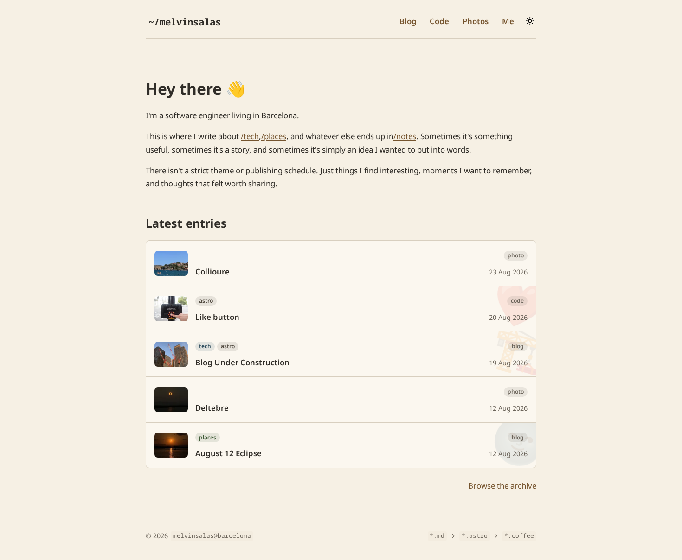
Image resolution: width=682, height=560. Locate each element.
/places (273, 136)
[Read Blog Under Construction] (341, 353)
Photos (476, 21)
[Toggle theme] (529, 20)
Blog (408, 21)
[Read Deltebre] (341, 399)
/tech (250, 136)
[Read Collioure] (341, 263)
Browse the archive (502, 485)
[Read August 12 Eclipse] (341, 445)
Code (439, 21)
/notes (404, 136)
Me (508, 21)
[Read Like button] (341, 308)
